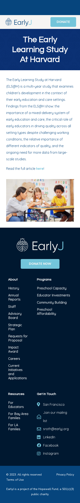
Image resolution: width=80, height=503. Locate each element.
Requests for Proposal (18, 338)
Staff (12, 306)
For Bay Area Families (18, 416)
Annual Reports (14, 297)
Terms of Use (15, 480)
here (39, 168)
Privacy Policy (65, 475)
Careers (14, 359)
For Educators (16, 405)
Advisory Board (15, 316)
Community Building (52, 302)
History (14, 288)
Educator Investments (53, 295)
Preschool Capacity (51, 288)
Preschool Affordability (46, 311)
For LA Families (14, 427)
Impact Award (13, 349)
